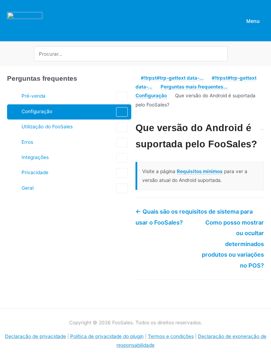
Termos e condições (171, 336)
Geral (28, 188)
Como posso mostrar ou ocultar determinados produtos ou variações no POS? (233, 244)
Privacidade (35, 172)
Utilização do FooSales (47, 126)
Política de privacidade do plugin (107, 336)
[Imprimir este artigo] (262, 124)
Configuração (37, 111)
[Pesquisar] (223, 54)
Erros (27, 142)
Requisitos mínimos (200, 171)
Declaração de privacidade (35, 336)
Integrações (35, 157)
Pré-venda (34, 96)
